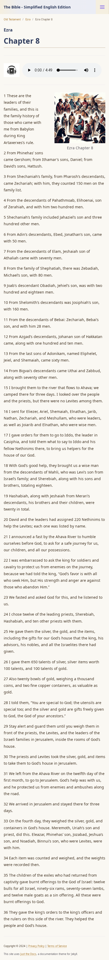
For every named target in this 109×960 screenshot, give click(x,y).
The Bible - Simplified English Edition (37, 7)
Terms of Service (57, 946)
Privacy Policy (36, 946)
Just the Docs (28, 954)
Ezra (27, 19)
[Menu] (102, 7)
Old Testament (12, 19)
